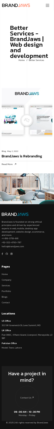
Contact (6, 302)
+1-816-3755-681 (10, 238)
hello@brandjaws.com (13, 246)
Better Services (36, 60)
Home (22, 60)
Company (6, 279)
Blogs (4, 296)
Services (6, 285)
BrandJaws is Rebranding (22, 156)
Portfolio (6, 291)
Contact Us (25, 397)
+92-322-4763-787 (11, 242)
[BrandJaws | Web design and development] (16, 5)
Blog (4, 151)
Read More (7, 164)
